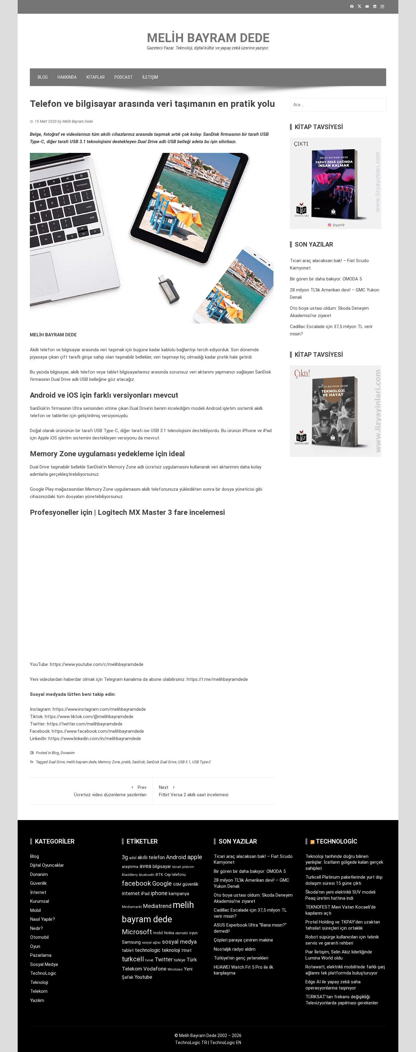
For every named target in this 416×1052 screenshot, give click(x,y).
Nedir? (36, 928)
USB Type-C (201, 762)
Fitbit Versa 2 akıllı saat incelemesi (193, 791)
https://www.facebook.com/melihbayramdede (98, 731)
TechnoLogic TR (191, 1042)
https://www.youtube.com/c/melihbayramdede (96, 664)
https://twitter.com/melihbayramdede (84, 724)
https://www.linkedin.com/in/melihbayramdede (94, 738)
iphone (159, 893)
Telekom (39, 991)
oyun (193, 933)
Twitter (164, 959)
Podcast (124, 77)
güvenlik (190, 884)
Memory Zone (109, 762)
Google (162, 883)
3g (125, 857)
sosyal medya (179, 941)
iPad (145, 893)
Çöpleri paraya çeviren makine (243, 940)
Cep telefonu (175, 875)
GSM (177, 884)
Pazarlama (40, 955)
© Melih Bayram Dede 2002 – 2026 (208, 1035)
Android (176, 857)
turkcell (133, 959)
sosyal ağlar (151, 943)
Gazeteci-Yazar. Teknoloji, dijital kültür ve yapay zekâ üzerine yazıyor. (208, 47)
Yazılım (37, 1000)
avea (145, 866)
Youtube (143, 977)
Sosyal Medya (44, 964)
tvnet (149, 960)
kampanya (179, 893)
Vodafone (154, 969)
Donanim (68, 753)
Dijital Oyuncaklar (47, 865)
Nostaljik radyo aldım (235, 949)
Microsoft (137, 932)
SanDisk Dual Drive (161, 762)
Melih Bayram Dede (208, 38)
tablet (128, 950)
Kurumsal (39, 901)
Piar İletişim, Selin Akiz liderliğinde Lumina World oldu (338, 955)
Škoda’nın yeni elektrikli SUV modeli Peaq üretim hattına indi (340, 895)
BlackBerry (130, 875)
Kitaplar (95, 77)
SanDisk (138, 762)
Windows (175, 969)
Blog (43, 77)
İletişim (150, 77)
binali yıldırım (183, 867)
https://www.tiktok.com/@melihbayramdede (89, 716)
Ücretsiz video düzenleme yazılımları (110, 791)
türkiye (179, 960)
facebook (136, 883)
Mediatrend (157, 906)
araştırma (130, 866)
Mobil (35, 910)
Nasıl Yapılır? (42, 919)
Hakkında (67, 77)
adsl (132, 858)
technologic (147, 950)
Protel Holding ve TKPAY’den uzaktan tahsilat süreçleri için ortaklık (342, 925)
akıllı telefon (151, 857)
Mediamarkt (132, 907)
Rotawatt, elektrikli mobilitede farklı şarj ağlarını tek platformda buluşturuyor (345, 970)
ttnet (186, 950)
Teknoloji (39, 982)
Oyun (35, 946)
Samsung (131, 942)
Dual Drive (57, 762)
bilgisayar (162, 866)
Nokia (169, 933)
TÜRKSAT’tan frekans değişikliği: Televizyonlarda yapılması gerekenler (341, 1000)
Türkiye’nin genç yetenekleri (241, 958)
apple (194, 857)
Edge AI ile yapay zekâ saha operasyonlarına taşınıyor (333, 985)
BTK (159, 874)
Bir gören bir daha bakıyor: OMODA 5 (326, 279)
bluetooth (146, 875)
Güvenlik (38, 883)
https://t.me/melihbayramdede (217, 679)
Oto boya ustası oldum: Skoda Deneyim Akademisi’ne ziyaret (253, 898)
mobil (158, 933)
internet (131, 893)
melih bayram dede (81, 762)
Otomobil (39, 937)
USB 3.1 (184, 762)
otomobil (181, 933)
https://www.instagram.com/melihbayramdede (99, 709)
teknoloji (171, 950)
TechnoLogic (43, 973)
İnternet (38, 892)
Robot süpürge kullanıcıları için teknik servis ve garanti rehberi (342, 940)
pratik (126, 762)
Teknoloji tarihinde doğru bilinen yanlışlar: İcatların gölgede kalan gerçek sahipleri (344, 862)
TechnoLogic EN (225, 1042)
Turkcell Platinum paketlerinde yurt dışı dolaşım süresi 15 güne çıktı (344, 880)
